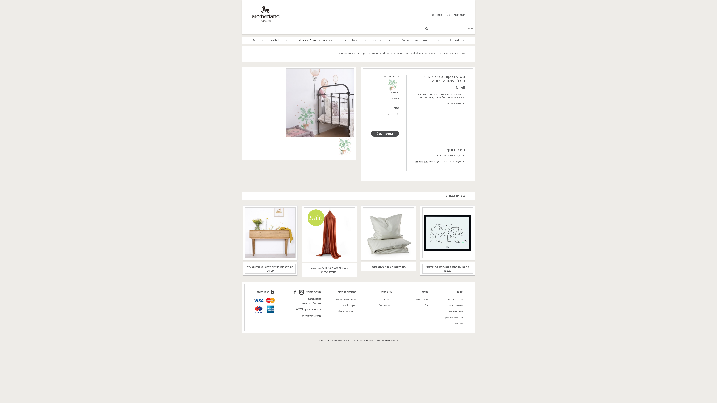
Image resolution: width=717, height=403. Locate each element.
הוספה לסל (385, 134)
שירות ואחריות (456, 311)
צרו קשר (459, 323)
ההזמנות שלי (385, 305)
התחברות (387, 299)
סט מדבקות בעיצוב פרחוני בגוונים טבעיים (270, 267)
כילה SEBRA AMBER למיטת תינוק (329, 268)
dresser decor (347, 311)
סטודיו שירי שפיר (383, 341)
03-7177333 (308, 316)
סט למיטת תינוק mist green (388, 267)
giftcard (437, 15)
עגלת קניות (459, 15)
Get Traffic (358, 341)
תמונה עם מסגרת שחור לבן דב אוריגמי (447, 267)
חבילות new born (346, 299)
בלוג (425, 305)
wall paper (349, 305)
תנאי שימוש (422, 299)
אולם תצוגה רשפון (454, 317)
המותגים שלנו (456, 305)
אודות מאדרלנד (455, 299)
